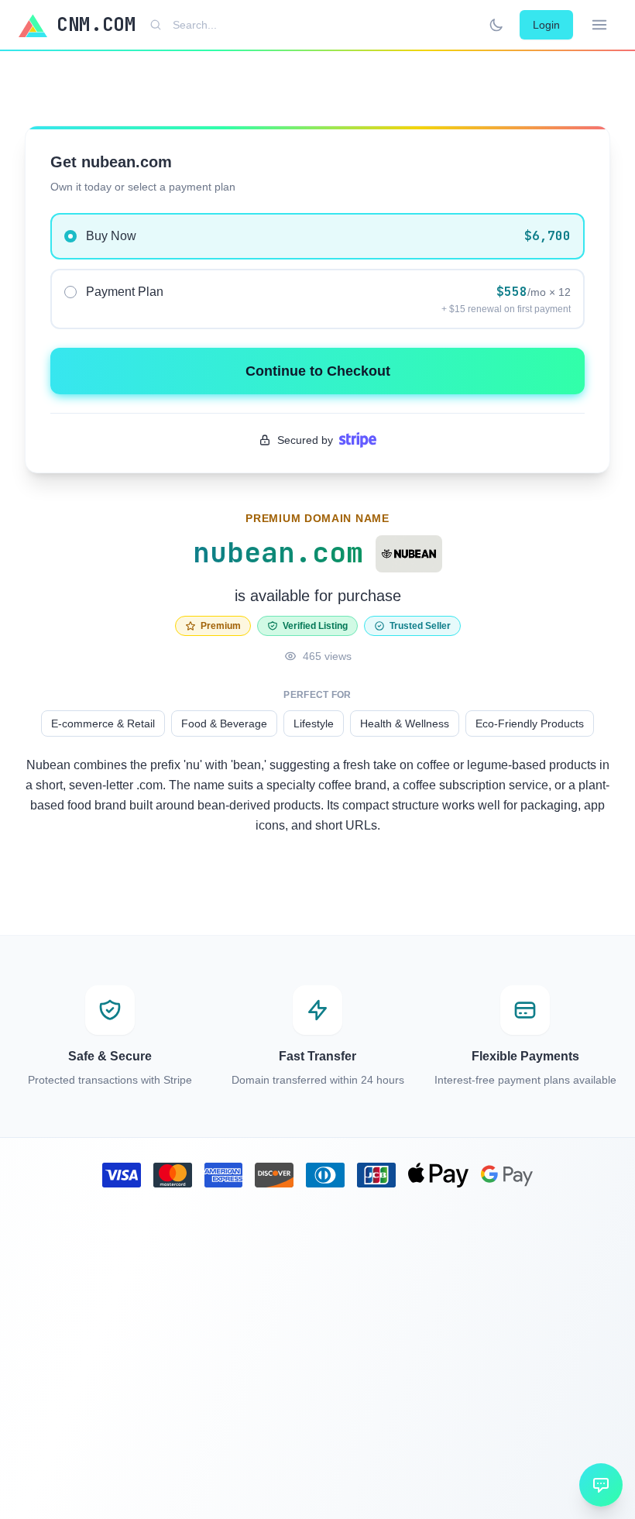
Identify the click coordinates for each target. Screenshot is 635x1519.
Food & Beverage (224, 723)
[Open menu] (599, 25)
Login (546, 25)
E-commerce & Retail (103, 723)
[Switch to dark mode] (496, 25)
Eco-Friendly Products (529, 723)
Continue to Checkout (317, 371)
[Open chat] (601, 1485)
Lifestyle (313, 723)
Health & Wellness (404, 723)
